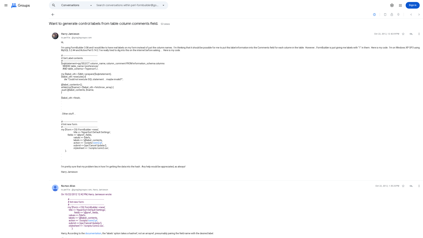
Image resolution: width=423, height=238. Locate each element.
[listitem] (236, 105)
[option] (77, 5)
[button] (6, 5)
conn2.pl (97, 142)
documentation (93, 233)
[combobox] (128, 5)
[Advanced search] (163, 5)
